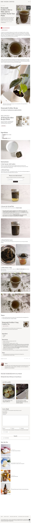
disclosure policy (4, 22)
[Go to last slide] (2, 391)
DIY (1, 5)
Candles (12, 475)
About (2, 516)
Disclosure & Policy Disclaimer (23, 516)
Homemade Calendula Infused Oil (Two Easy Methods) (11, 373)
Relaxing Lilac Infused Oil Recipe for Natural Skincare (11, 376)
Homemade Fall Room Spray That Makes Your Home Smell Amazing (19, 489)
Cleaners (12, 449)
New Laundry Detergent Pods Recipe (15, 450)
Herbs (4, 5)
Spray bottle (4, 138)
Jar (3, 137)
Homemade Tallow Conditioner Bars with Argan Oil (17, 463)
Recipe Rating (4, 411)
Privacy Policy (6, 516)
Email (13, 428)
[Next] (28, 391)
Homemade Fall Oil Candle (14, 476)
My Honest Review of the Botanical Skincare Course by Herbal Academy (22, 401)
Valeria (6, 363)
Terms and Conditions (13, 516)
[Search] (3, 438)
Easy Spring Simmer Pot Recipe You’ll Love (7, 401)
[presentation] (9, 391)
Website (22, 428)
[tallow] (20, 121)
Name (4, 428)
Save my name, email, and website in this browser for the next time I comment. (16, 429)
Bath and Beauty (13, 462)
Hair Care (19, 462)
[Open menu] (28, 1)
